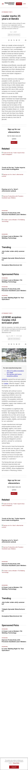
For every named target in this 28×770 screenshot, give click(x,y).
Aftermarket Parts (7, 12)
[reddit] (16, 40)
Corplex (6, 383)
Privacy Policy (16, 763)
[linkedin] (11, 40)
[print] (25, 40)
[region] (14, 764)
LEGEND (4, 379)
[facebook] (9, 40)
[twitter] (14, 40)
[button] (3, 4)
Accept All (14, 767)
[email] (19, 40)
